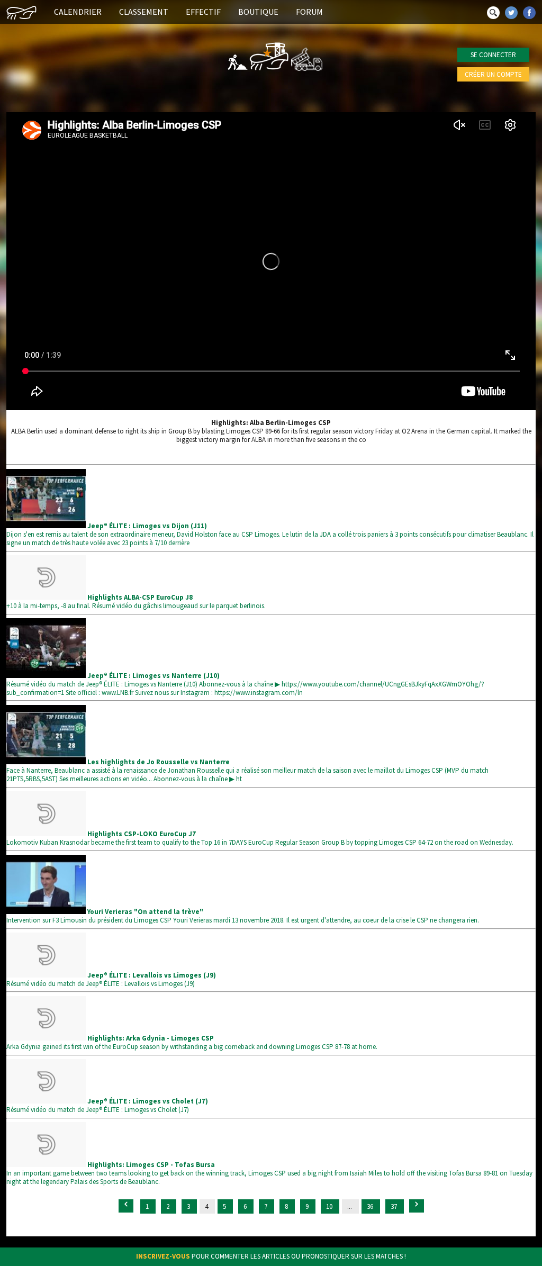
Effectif (203, 11)
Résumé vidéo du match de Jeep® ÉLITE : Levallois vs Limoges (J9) (111, 979)
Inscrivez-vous (163, 1256)
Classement (143, 11)
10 (330, 1206)
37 (395, 1206)
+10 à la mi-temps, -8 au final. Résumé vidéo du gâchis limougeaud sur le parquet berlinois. (136, 601)
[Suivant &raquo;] (416, 1206)
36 (371, 1206)
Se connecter (493, 54)
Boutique (258, 11)
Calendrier (78, 11)
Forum (309, 11)
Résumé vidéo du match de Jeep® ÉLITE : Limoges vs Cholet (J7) (107, 1105)
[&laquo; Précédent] (126, 1206)
